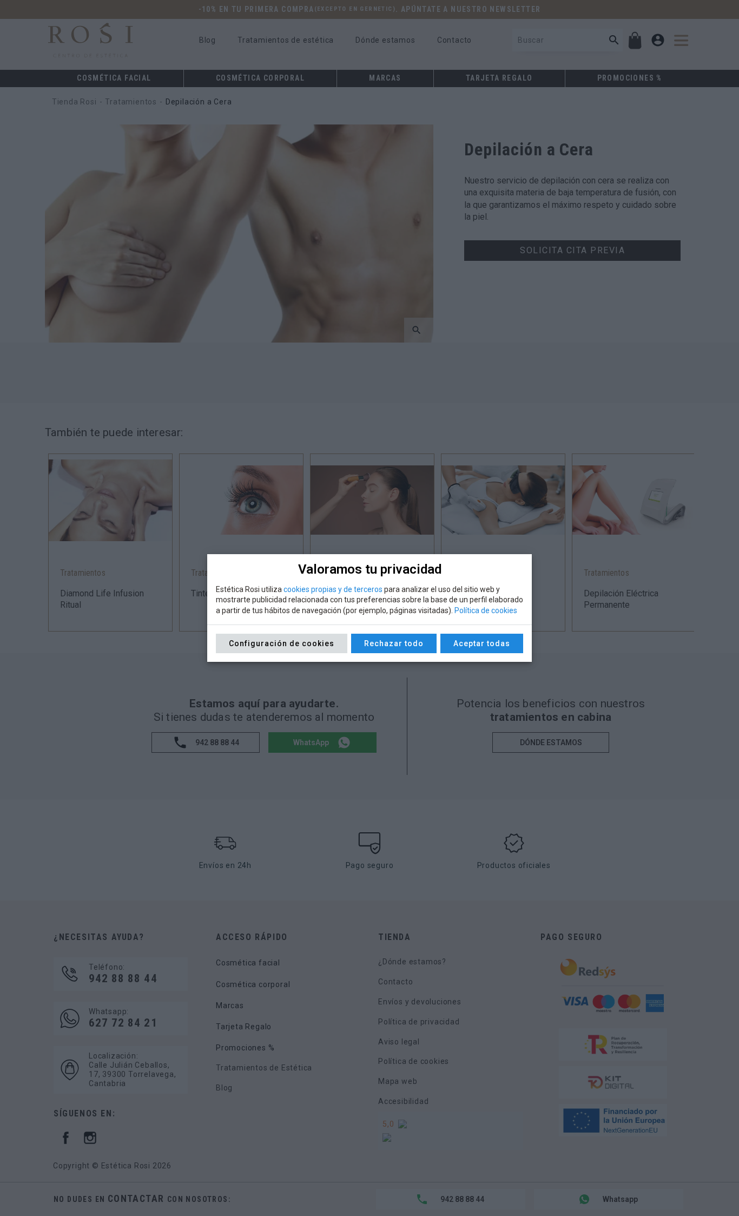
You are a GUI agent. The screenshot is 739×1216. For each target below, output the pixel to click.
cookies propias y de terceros (332, 589)
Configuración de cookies (281, 643)
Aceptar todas (481, 643)
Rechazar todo (394, 643)
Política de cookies (485, 610)
